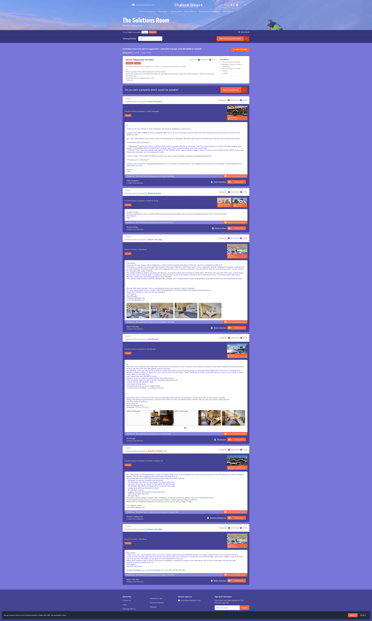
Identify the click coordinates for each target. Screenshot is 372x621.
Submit (244, 608)
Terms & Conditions (157, 603)
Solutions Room (176, 11)
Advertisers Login (156, 598)
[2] (187, 428)
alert (138, 63)
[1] (185, 428)
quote (130, 63)
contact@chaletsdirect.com (191, 600)
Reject (363, 615)
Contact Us (127, 600)
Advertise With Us (129, 609)
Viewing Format (129, 39)
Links (124, 605)
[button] (159, 38)
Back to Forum (241, 49)
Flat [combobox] (141, 39)
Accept (353, 615)
